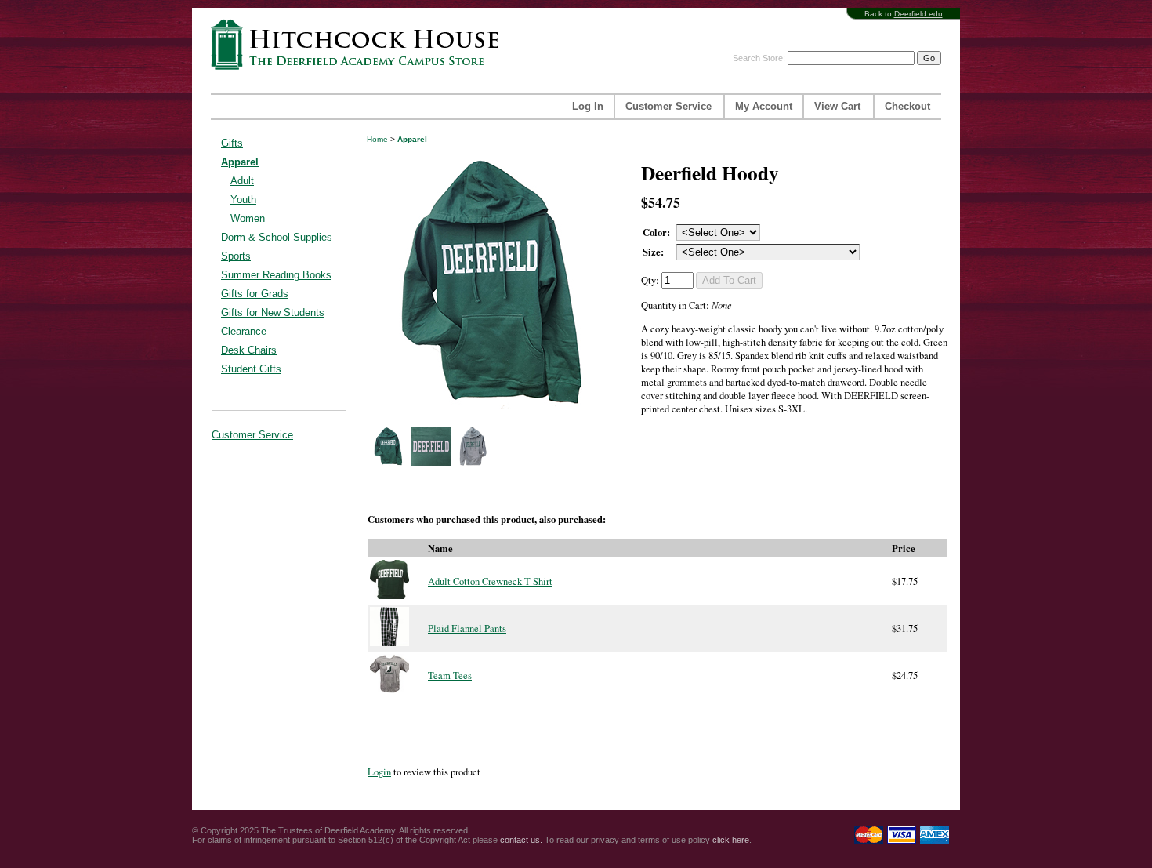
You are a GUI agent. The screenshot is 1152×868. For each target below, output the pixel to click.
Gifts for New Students (272, 312)
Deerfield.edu (918, 13)
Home (377, 139)
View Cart (837, 106)
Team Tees (450, 675)
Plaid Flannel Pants (467, 628)
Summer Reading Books (276, 275)
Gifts (232, 143)
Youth (243, 199)
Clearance (243, 331)
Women (247, 218)
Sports (236, 256)
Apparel (240, 162)
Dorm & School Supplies (276, 237)
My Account (763, 106)
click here (730, 839)
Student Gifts (251, 369)
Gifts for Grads (254, 294)
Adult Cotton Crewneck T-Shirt (490, 581)
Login (379, 772)
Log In (587, 106)
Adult (242, 181)
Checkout (907, 106)
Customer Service (668, 106)
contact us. (521, 839)
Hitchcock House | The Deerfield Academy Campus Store (360, 44)
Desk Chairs (249, 350)
